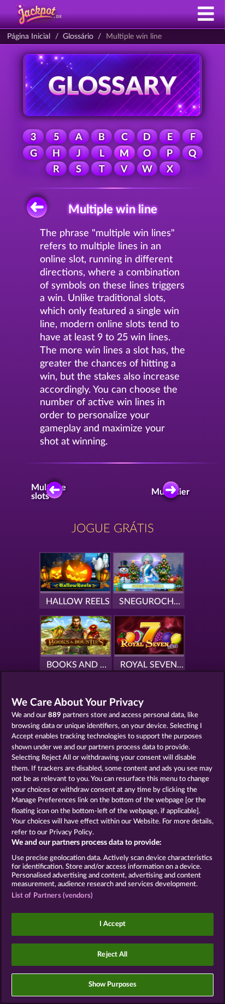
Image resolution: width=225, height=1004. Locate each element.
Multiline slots (51, 492)
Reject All (112, 954)
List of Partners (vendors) (52, 895)
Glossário (78, 36)
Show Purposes (112, 984)
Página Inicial (28, 36)
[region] (112, 837)
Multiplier (173, 492)
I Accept (112, 924)
